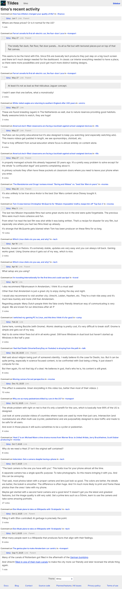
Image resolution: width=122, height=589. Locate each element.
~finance (60, 14)
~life (96, 126)
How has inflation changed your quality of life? (33, 14)
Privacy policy (94, 585)
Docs (6, 585)
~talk (83, 348)
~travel (75, 277)
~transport (71, 33)
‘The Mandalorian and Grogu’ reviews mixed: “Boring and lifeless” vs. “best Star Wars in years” (55, 184)
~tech (54, 239)
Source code (44, 585)
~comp (78, 317)
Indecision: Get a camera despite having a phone (35, 459)
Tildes (12, 3)
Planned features (63, 585)
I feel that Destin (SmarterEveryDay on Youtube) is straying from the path (46, 348)
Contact (28, 585)
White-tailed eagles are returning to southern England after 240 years (44, 103)
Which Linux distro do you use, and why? (31, 239)
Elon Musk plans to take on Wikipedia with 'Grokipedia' (37, 509)
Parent (26, 18)
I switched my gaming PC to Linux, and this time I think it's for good (43, 317)
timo (26, 3)
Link (20, 18)
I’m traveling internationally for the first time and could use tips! (41, 277)
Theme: (51, 578)
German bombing (79, 557)
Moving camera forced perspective (29, 379)
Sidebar (116, 3)
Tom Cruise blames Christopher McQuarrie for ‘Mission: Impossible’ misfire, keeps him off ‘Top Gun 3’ (58, 204)
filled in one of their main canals (31, 561)
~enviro (81, 103)
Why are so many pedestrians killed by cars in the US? (37, 398)
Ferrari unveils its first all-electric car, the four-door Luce (38, 33)
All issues (77, 585)
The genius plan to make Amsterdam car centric (35, 548)
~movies (104, 184)
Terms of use (112, 585)
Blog (17, 585)
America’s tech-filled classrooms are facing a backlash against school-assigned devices (52, 126)
